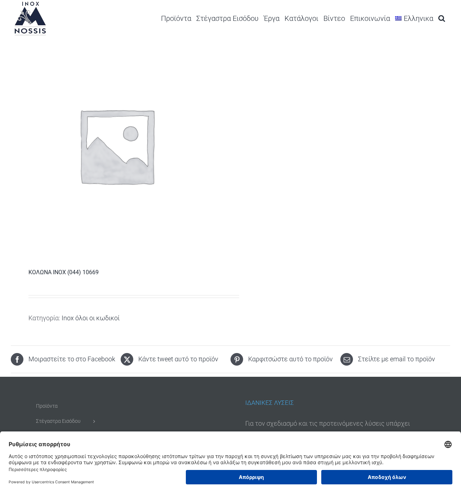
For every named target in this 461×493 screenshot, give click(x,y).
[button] (441, 18)
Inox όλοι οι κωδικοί (91, 318)
